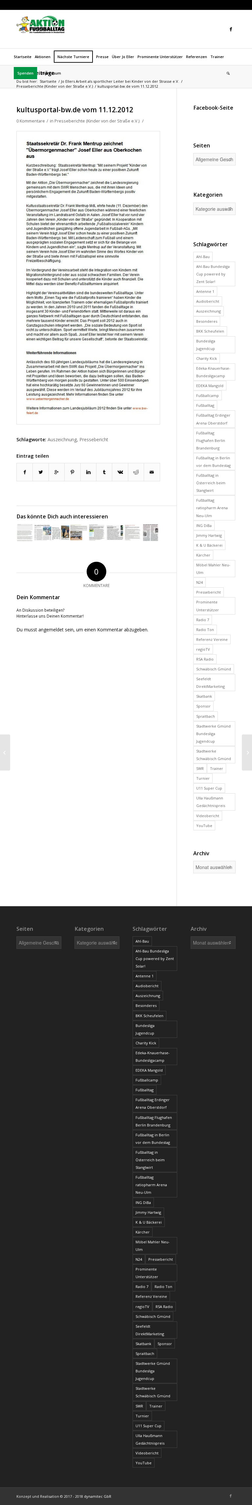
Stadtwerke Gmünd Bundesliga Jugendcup (213, 734)
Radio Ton (205, 629)
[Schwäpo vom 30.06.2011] (132, 532)
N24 (199, 582)
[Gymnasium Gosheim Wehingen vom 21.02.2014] (78, 532)
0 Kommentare (30, 121)
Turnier (203, 778)
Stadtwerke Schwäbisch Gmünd (213, 755)
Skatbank (204, 696)
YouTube (204, 825)
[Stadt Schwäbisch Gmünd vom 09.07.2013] (114, 532)
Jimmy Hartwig (209, 535)
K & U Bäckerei (209, 545)
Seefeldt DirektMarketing (210, 682)
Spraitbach (205, 716)
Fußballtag (205, 405)
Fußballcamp (207, 395)
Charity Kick (206, 358)
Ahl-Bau (203, 256)
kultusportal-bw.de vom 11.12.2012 (74, 109)
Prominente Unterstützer (207, 606)
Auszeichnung (62, 439)
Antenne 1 (205, 291)
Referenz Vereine (212, 639)
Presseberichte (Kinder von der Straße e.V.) (54, 86)
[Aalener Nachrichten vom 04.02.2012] (150, 532)
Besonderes (206, 321)
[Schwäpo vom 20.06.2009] (96, 532)
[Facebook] (231, 29)
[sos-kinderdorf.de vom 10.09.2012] (247, 752)
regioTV (203, 649)
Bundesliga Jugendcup (205, 344)
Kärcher (203, 555)
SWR (200, 768)
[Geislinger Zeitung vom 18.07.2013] (24, 532)
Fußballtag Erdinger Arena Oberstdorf (213, 419)
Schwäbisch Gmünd (213, 668)
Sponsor (203, 706)
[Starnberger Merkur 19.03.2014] (60, 532)
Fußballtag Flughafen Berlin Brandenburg (210, 440)
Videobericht (207, 815)
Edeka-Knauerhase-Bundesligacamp (213, 372)
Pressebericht (93, 439)
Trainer (216, 768)
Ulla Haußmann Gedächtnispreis (210, 802)
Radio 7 (202, 619)
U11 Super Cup (209, 788)
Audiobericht (207, 301)
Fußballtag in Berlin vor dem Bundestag (213, 461)
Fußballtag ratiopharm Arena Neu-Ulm (212, 508)
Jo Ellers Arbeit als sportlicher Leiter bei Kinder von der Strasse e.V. (120, 81)
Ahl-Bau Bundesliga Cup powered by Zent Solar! (213, 274)
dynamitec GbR (97, 1496)
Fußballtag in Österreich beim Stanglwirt (210, 483)
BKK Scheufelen (210, 331)
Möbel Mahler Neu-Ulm (213, 568)
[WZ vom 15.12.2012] (5, 752)
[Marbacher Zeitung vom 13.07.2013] (43, 532)
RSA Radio (205, 659)
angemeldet (51, 629)
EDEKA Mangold (209, 385)
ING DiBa (204, 525)
